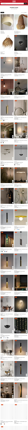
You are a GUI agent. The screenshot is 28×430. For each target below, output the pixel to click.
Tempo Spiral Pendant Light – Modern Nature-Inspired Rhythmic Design (20, 249)
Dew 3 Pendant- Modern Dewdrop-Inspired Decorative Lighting (19, 357)
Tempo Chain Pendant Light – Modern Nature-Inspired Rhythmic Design (7, 379)
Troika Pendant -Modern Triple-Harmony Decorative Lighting (7, 162)
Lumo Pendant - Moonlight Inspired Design (19, 74)
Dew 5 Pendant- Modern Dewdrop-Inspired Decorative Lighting (19, 271)
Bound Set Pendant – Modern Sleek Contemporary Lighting (7, 314)
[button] (12, 27)
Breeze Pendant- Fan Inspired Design (5, 335)
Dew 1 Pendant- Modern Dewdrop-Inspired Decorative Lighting (20, 400)
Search (26, 3)
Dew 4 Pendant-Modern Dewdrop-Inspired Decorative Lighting (6, 293)
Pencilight (2, 116)
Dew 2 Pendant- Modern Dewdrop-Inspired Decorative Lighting (19, 379)
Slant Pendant (16, 52)
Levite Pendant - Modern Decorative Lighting (6, 74)
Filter (2, 12)
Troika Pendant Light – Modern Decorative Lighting (7, 421)
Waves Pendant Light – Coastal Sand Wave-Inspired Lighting (20, 421)
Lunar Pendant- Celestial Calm (4, 140)
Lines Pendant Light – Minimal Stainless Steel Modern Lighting (20, 140)
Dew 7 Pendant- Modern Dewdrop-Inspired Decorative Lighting (6, 227)
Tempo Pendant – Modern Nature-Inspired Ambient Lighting (7, 118)
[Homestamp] (14, 1)
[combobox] (14, 3)
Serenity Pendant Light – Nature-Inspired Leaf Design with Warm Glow (20, 335)
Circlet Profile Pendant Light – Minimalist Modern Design (6, 357)
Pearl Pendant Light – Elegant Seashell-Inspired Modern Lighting (20, 314)
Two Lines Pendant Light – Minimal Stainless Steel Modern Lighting (20, 118)
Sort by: (22, 12)
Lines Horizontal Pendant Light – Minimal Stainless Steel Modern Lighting (20, 293)
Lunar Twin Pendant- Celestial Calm (18, 162)
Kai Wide (2, 52)
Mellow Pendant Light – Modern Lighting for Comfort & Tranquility (20, 206)
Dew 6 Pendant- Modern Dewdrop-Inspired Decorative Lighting (6, 271)
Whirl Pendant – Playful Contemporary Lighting (6, 249)
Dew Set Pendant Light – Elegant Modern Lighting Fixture (6, 206)
